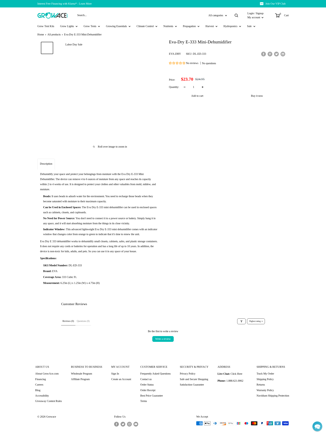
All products (54, 34)
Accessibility (42, 395)
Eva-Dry (175, 53)
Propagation (189, 26)
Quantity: (174, 87)
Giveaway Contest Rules (48, 401)
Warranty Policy (265, 390)
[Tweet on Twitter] (276, 53)
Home (40, 34)
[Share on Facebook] (263, 53)
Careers (39, 384)
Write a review (163, 338)
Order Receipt (147, 390)
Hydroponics (230, 26)
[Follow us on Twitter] (123, 423)
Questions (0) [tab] (83, 321)
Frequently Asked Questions (155, 373)
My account (254, 17)
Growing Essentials (116, 26)
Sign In (115, 373)
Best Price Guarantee (151, 395)
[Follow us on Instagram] (129, 423)
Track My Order (265, 373)
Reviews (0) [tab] (68, 321)
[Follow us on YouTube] (135, 423)
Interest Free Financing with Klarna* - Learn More (64, 3)
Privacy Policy (187, 373)
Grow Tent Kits (45, 26)
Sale (249, 26)
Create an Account (121, 379)
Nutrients (168, 26)
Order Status (147, 384)
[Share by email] (282, 53)
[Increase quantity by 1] (202, 87)
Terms (143, 401)
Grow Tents (90, 26)
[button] (177, 63)
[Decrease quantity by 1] (184, 87)
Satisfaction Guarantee (192, 384)
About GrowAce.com (47, 373)
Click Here (236, 373)
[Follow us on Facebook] (116, 423)
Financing (40, 379)
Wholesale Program (81, 373)
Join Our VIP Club (275, 3)
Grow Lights (67, 26)
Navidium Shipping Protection (273, 395)
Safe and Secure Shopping (194, 379)
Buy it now (257, 95)
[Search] (236, 15)
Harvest (209, 26)
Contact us (146, 379)
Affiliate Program (80, 379)
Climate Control (145, 26)
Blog (37, 390)
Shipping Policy (265, 379)
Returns (261, 384)
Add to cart (197, 95)
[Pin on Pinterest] (270, 53)
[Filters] (241, 321)
